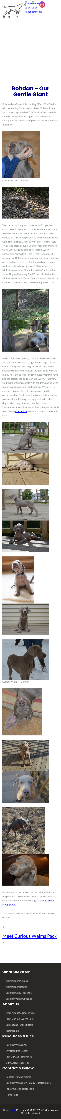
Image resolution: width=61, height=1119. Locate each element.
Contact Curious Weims (18, 1076)
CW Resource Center (16, 1050)
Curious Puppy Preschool (18, 992)
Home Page (11, 1094)
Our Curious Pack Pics (17, 1062)
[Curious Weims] (14, 9)
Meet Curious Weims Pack (29, 936)
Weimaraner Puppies (16, 980)
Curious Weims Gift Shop (18, 998)
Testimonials (12, 1030)
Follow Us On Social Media (19, 1088)
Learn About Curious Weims (20, 1012)
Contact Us (21, 411)
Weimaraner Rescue (16, 986)
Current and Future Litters (19, 1024)
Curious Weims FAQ (16, 1044)
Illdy (13, 1110)
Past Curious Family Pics (18, 1056)
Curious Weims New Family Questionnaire (28, 1082)
